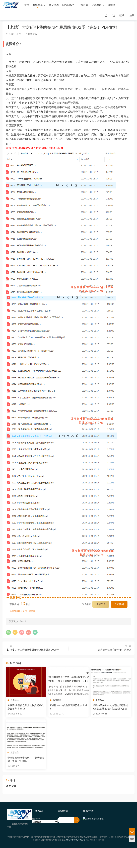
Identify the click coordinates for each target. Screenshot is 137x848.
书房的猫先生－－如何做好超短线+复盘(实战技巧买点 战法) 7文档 (110, 707)
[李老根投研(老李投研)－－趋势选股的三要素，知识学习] (26, 734)
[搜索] (113, 15)
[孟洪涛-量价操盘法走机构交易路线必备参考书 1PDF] (26, 682)
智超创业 (11, 5)
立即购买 (119, 604)
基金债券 (54, 5)
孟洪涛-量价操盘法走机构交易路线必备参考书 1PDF (26, 707)
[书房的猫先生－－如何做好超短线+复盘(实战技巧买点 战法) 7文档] (111, 682)
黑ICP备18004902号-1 (76, 839)
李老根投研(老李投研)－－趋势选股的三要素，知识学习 (26, 759)
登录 (13, 786)
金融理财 (96, 5)
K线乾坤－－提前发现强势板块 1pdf (68, 707)
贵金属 (84, 5)
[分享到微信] (8, 632)
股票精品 (38, 5)
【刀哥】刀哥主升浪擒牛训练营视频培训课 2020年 (32, 649)
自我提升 (113, 5)
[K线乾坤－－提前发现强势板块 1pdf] (68, 682)
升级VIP (101, 604)
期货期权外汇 (69, 5)
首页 (26, 5)
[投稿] (106, 15)
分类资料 (36, 818)
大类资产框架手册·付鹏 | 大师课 (114, 649)
